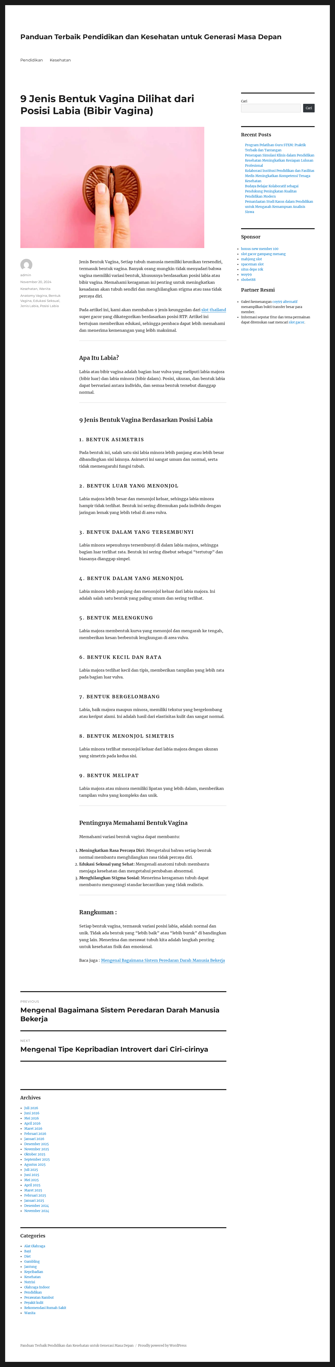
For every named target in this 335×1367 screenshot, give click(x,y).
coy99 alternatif (284, 302)
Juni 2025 (31, 1175)
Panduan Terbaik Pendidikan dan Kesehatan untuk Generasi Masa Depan (151, 37)
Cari (244, 101)
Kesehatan (60, 60)
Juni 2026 (31, 1113)
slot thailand (213, 309)
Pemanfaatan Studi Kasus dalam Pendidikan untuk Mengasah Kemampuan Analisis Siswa (279, 207)
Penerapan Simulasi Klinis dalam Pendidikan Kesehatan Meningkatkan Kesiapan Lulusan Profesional (279, 160)
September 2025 (37, 1159)
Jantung (30, 1267)
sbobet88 (248, 280)
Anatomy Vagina (33, 295)
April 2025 (32, 1185)
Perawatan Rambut (39, 1298)
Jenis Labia (29, 306)
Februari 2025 (35, 1195)
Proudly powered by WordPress (162, 1345)
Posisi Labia (49, 306)
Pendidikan (31, 60)
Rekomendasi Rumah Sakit (45, 1308)
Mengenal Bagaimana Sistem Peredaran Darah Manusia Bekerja (163, 960)
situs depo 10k (252, 269)
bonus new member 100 (259, 249)
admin (25, 275)
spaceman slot (252, 264)
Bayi (27, 1251)
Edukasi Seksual (46, 301)
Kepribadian (33, 1272)
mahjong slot (251, 259)
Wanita (45, 289)
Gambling (32, 1262)
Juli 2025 (31, 1170)
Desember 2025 (36, 1144)
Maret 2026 (33, 1129)
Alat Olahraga (34, 1246)
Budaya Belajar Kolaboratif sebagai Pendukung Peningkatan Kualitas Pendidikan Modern (271, 191)
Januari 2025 (34, 1201)
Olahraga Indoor (37, 1287)
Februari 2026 (35, 1134)
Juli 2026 (31, 1108)
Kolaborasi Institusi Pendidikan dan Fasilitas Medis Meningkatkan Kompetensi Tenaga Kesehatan (279, 176)
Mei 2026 (31, 1118)
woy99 (246, 275)
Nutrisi (29, 1282)
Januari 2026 (34, 1139)
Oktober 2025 (34, 1154)
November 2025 (36, 1149)
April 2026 (32, 1123)
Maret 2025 (33, 1190)
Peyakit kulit (33, 1303)
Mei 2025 (31, 1180)
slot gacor (296, 322)
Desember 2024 (36, 1206)
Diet (27, 1256)
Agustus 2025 (35, 1165)
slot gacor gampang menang (263, 254)
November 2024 (36, 1211)
